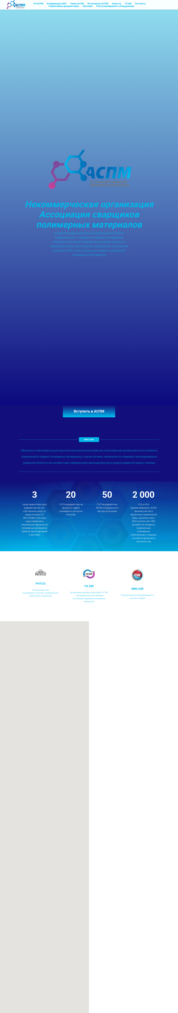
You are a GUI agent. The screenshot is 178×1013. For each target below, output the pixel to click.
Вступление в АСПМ (98, 3)
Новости (116, 3)
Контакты (140, 3)
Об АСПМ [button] (38, 3)
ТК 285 (128, 3)
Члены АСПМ (77, 3)
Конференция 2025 (56, 3)
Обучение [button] (87, 6)
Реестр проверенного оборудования (115, 6)
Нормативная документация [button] (64, 6)
